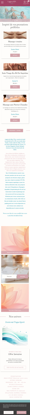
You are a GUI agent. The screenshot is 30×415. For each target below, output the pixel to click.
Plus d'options (8, 412)
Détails (15, 55)
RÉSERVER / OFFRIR (15, 130)
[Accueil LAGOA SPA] (15, 2)
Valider (22, 276)
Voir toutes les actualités (15, 367)
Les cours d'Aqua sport (15, 310)
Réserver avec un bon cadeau (15, 252)
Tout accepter (21, 412)
